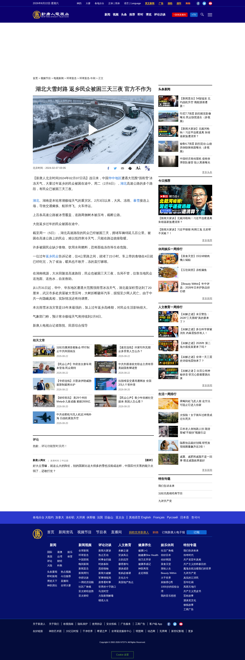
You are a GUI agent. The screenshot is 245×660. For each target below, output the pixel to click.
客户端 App (155, 623)
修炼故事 (188, 604)
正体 (110, 3)
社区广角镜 (85, 586)
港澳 (59, 552)
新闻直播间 (180, 14)
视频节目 (46, 78)
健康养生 (144, 545)
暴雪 (136, 200)
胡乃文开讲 (144, 559)
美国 (49, 556)
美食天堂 (166, 564)
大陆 (49, 565)
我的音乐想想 (168, 595)
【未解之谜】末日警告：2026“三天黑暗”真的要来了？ (194, 318)
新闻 (107, 14)
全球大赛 (66, 585)
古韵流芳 (123, 559)
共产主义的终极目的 (194, 564)
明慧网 (139, 631)
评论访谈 (160, 14)
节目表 (101, 532)
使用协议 (97, 623)
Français (158, 517)
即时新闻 (52, 576)
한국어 (195, 517)
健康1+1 (143, 550)
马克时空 (103, 591)
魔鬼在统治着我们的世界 (197, 568)
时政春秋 (103, 564)
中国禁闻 (84, 559)
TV (194, 14)
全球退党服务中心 (121, 631)
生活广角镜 (167, 550)
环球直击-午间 (87, 78)
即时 (140, 14)
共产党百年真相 (192, 559)
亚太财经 (84, 595)
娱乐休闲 (167, 545)
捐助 (170, 3)
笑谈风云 (123, 555)
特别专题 (164, 478)
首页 (35, 78)
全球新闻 (84, 550)
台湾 (59, 556)
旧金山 (109, 517)
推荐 (132, 14)
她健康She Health (148, 555)
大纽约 (49, 517)
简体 (117, 3)
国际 (49, 552)
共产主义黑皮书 (192, 591)
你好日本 (166, 555)
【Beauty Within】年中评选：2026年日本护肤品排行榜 (195, 287)
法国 (100, 517)
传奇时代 (188, 555)
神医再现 (143, 568)
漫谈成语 (123, 568)
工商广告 (188, 609)
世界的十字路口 (107, 586)
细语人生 (103, 600)
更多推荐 (207, 240)
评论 (49, 561)
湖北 (123, 183)
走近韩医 (143, 573)
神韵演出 (52, 585)
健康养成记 (144, 564)
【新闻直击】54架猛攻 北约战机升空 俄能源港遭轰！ (195, 102)
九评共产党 (165, 500)
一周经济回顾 (86, 582)
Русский (172, 517)
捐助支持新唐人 (139, 532)
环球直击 (72, 78)
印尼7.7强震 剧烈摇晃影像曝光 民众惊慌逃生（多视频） (195, 117)
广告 (161, 3)
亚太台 (120, 517)
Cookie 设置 (122, 654)
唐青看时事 (104, 582)
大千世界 (166, 577)
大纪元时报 (72, 631)
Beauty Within (168, 573)
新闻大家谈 (104, 550)
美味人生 (166, 568)
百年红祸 (188, 582)
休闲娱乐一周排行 (170, 249)
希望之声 (102, 631)
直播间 (116, 532)
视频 (116, 14)
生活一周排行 (167, 394)
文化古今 (123, 577)
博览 (149, 14)
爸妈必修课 (124, 573)
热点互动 (103, 555)
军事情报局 (104, 577)
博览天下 (52, 580)
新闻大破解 (104, 573)
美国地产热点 (125, 582)
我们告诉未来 (166, 485)
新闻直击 (84, 568)
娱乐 (69, 552)
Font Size (138, 167)
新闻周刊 (84, 573)
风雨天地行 (189, 586)
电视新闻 (59, 78)
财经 (59, 561)
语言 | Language (132, 3)
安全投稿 (111, 623)
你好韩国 (166, 559)
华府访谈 (84, 577)
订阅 (196, 532)
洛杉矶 (70, 517)
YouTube (210, 3)
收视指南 (68, 623)
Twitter (204, 3)
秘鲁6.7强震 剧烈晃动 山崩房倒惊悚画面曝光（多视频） (196, 147)
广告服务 (126, 623)
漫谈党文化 (189, 600)
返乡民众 (52, 256)
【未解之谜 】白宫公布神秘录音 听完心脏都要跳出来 (195, 374)
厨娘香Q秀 (167, 582)
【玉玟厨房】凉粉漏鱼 (193, 269)
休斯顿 (91, 517)
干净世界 (88, 631)
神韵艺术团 (55, 631)
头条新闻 (164, 89)
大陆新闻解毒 (106, 595)
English (146, 517)
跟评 (148, 460)
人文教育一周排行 (170, 307)
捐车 (179, 3)
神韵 (79, 3)
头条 (124, 14)
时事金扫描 (104, 559)
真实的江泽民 (191, 577)
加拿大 (59, 517)
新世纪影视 (177, 631)
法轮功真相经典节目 (170, 493)
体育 (69, 556)
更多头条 (207, 172)
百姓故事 (188, 595)
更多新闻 (207, 298)
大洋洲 (80, 517)
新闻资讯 (66, 532)
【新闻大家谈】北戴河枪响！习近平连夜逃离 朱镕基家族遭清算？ (195, 132)
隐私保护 (83, 623)
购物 (188, 3)
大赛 (88, 3)
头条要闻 (52, 571)
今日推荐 (164, 180)
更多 (190, 631)
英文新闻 (149, 3)
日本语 (184, 517)
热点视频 (66, 571)
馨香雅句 (123, 564)
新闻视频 (85, 545)
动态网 (151, 631)
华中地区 (115, 178)
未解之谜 (123, 550)
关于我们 (54, 623)
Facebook (198, 3)
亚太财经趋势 (86, 591)
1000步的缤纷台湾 (170, 589)
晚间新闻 (84, 564)
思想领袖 (103, 568)
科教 (59, 565)
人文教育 (124, 545)
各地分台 (99, 3)
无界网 (163, 631)
